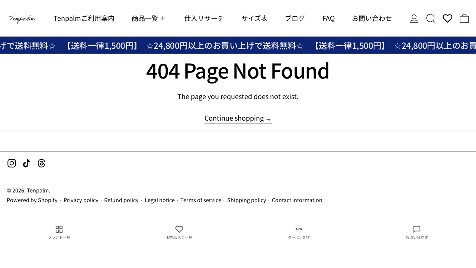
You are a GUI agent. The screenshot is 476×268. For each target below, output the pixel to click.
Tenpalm (38, 190)
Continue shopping (234, 118)
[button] (431, 18)
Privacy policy (81, 200)
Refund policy (121, 200)
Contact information (297, 200)
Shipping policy (246, 200)
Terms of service (200, 200)
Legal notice (160, 200)
